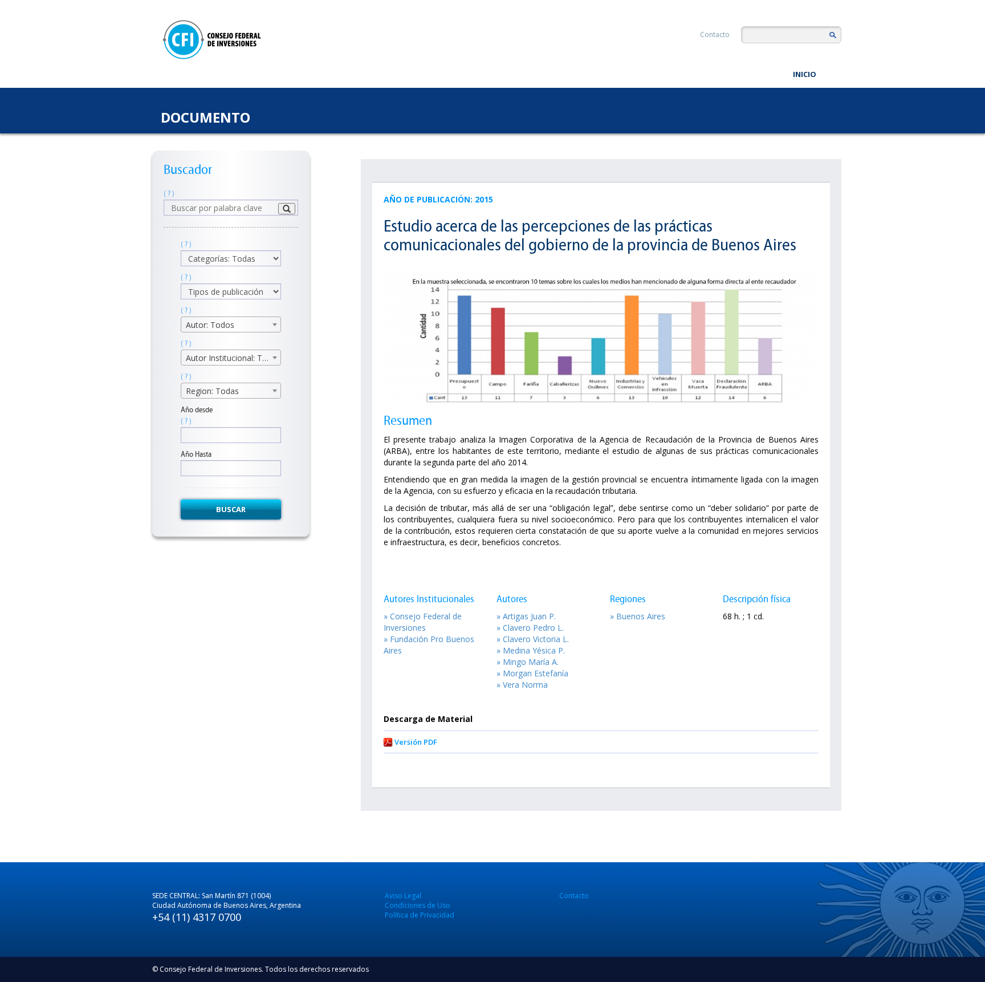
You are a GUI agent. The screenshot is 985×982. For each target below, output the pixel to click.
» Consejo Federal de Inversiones (423, 622)
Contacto (715, 34)
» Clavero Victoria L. (532, 639)
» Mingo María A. (527, 661)
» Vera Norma (522, 684)
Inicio (804, 74)
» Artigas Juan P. (526, 616)
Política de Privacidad (419, 915)
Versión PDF (415, 742)
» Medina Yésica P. (530, 650)
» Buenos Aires (637, 616)
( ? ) (169, 193)
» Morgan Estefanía (532, 673)
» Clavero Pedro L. (530, 627)
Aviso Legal (403, 895)
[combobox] (231, 324)
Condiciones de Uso (417, 905)
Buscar (231, 509)
